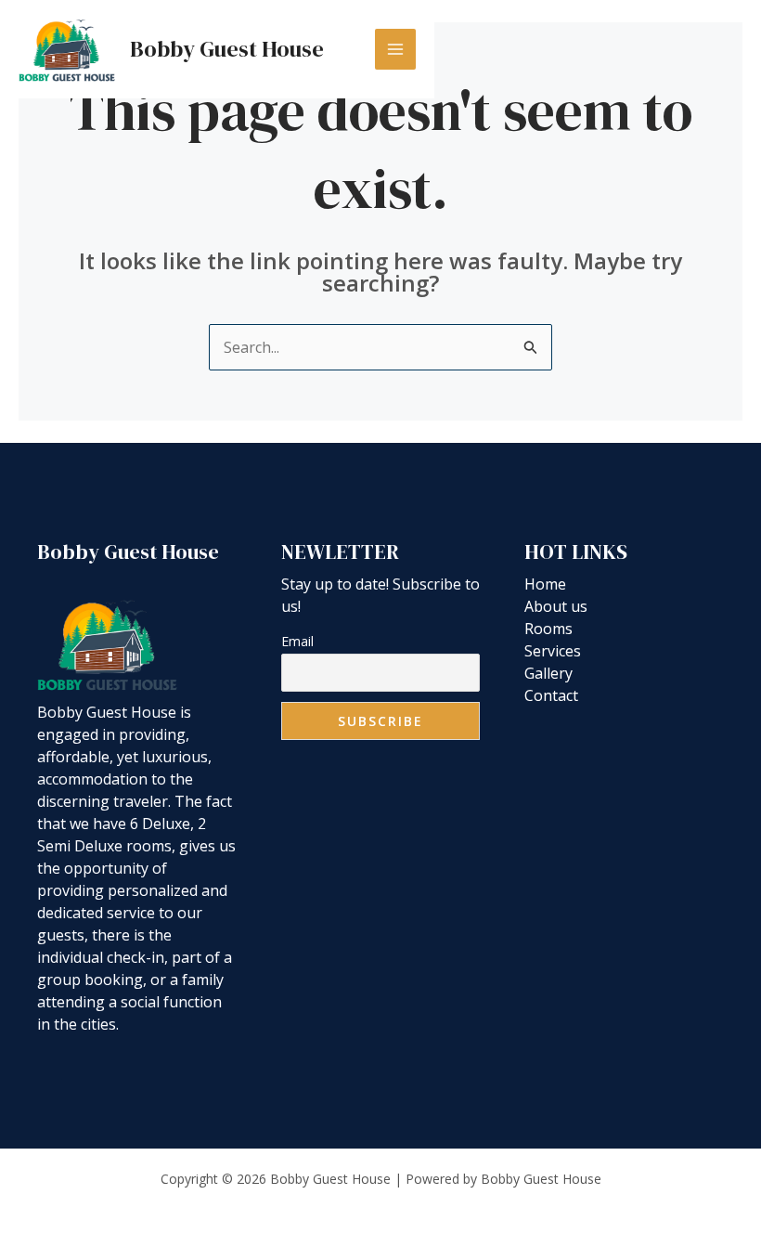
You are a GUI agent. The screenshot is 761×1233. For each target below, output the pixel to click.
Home (545, 584)
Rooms (548, 628)
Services (552, 651)
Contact (551, 695)
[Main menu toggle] (395, 49)
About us (555, 606)
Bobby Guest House (227, 48)
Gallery (548, 673)
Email (297, 641)
